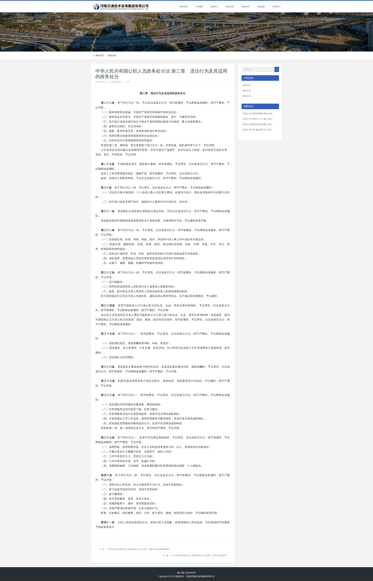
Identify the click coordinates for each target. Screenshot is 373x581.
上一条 (133, 549)
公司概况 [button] (199, 6)
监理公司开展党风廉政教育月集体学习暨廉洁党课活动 (268, 113)
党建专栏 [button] (245, 6)
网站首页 (184, 6)
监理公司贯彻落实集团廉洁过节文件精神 (261, 124)
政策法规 (112, 55)
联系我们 (276, 6)
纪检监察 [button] (261, 6)
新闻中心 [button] (215, 6)
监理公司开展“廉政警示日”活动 (257, 129)
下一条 (194, 555)
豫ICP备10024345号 (186, 572)
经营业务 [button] (230, 6)
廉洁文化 (247, 90)
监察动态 (247, 85)
